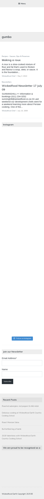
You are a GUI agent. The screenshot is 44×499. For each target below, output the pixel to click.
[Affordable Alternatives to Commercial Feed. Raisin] (22, 232)
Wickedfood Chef (8, 76)
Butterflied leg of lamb (11, 429)
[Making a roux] (22, 52)
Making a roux (11, 60)
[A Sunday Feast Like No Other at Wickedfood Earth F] (22, 323)
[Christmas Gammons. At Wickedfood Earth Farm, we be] (22, 255)
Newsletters (6, 82)
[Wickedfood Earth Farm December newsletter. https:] (22, 142)
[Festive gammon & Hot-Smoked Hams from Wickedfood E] (22, 300)
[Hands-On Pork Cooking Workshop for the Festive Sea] (22, 187)
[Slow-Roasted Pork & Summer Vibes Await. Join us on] (22, 164)
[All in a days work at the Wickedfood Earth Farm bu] (22, 210)
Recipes (5, 56)
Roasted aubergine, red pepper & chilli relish (20, 406)
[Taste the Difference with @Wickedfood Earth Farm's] (22, 278)
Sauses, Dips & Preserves (20, 56)
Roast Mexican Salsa (10, 422)
